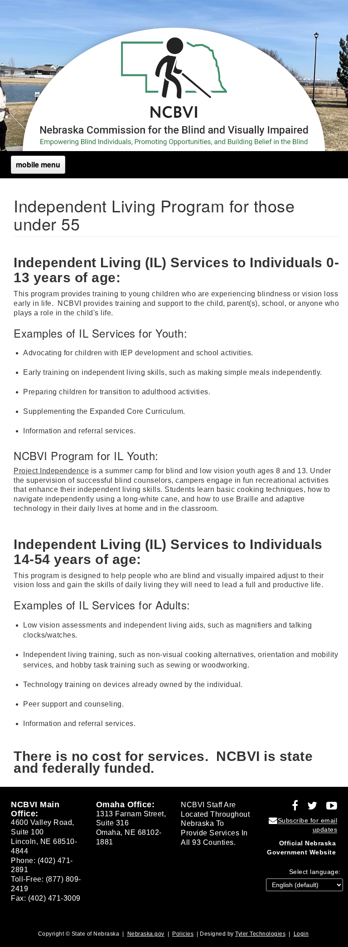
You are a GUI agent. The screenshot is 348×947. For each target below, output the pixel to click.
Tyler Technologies (260, 934)
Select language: (315, 871)
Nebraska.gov (145, 934)
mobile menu (38, 164)
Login (301, 934)
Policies (182, 934)
